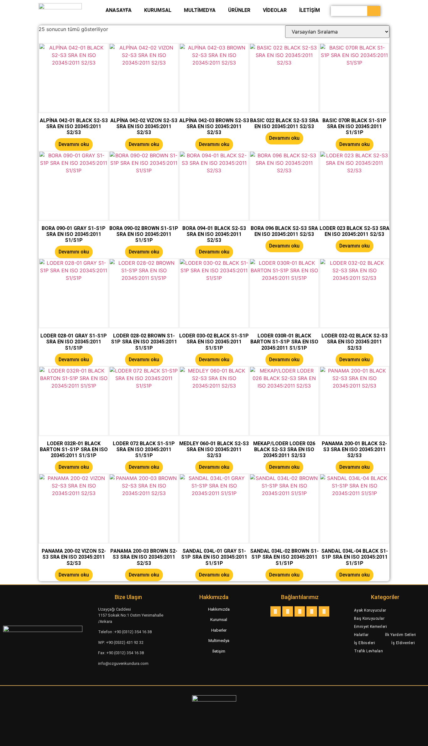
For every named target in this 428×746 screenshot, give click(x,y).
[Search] (373, 11)
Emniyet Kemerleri (370, 626)
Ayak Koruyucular (370, 610)
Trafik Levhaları (368, 651)
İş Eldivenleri (403, 643)
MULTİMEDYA (200, 10)
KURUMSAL (157, 10)
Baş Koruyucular (369, 618)
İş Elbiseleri (364, 643)
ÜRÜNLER (239, 10)
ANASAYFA (119, 10)
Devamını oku (74, 144)
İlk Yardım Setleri (400, 635)
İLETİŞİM (309, 10)
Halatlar (361, 635)
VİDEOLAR (275, 10)
